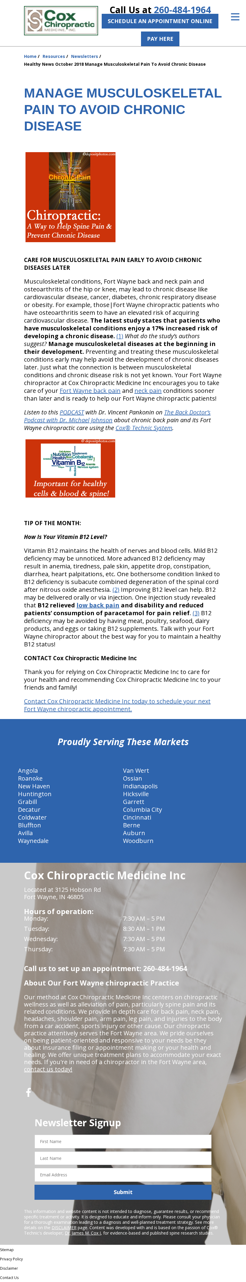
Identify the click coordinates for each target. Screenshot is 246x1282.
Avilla (25, 833)
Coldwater (32, 817)
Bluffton (29, 825)
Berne (131, 825)
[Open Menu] (235, 17)
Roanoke (30, 778)
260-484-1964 (182, 10)
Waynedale (33, 841)
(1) (119, 336)
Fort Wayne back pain (90, 391)
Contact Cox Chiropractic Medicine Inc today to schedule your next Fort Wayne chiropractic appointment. (117, 705)
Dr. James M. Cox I (83, 1233)
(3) (196, 613)
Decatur (29, 809)
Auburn (134, 833)
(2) (115, 589)
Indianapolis (140, 786)
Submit (123, 1192)
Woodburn (138, 841)
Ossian (132, 778)
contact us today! (48, 1069)
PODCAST (72, 412)
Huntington (35, 794)
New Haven (34, 786)
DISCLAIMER (64, 1227)
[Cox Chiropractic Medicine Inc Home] (61, 20)
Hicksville (136, 794)
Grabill (27, 802)
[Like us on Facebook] (28, 1095)
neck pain (148, 391)
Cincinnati (137, 817)
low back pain (97, 605)
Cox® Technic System (144, 428)
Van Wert (136, 770)
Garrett (133, 802)
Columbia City (142, 809)
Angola (28, 770)
